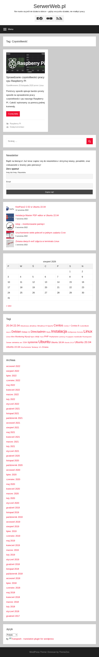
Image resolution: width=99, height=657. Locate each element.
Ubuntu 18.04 (57, 342)
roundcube (78, 337)
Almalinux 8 (42, 326)
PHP (46, 336)
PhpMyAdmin (54, 337)
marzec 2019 (12, 550)
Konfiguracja (72, 332)
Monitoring (19, 336)
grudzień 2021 (13, 408)
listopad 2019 (12, 512)
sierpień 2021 (12, 427)
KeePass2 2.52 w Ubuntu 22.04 (30, 207)
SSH (25, 342)
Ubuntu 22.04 (13, 347)
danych (8, 332)
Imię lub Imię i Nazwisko (16, 172)
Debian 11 (26, 332)
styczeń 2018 (12, 611)
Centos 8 (75, 326)
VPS (40, 347)
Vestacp (35, 347)
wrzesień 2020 (13, 470)
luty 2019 (10, 555)
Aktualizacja (24, 326)
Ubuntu (44, 342)
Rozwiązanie (87, 337)
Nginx (32, 337)
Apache (50, 326)
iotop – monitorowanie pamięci (30, 224)
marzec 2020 (12, 493)
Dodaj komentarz (17, 127)
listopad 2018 (12, 569)
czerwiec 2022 (13, 380)
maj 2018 (10, 592)
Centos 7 (67, 326)
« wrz (8, 306)
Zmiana (45, 347)
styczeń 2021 (12, 451)
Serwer (8, 342)
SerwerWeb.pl (50, 6)
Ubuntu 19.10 (69, 342)
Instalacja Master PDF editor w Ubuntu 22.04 (37, 215)
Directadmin (38, 331)
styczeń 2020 (12, 503)
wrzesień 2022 (13, 366)
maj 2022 (10, 385)
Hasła (48, 332)
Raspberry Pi (15, 123)
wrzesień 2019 (13, 522)
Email (8, 182)
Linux (41, 85)
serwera (15, 342)
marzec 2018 (12, 602)
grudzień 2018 (13, 564)
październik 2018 (14, 573)
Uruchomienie (26, 347)
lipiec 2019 (11, 531)
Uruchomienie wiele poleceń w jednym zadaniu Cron (40, 232)
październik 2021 (14, 418)
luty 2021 (10, 446)
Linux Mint (10, 337)
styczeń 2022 (12, 404)
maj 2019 (10, 540)
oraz (37, 336)
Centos (58, 325)
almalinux (33, 326)
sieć (20, 342)
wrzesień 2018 (13, 578)
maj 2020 (10, 484)
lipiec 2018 (11, 583)
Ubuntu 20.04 (83, 342)
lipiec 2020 (11, 474)
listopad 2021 (12, 413)
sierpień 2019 (12, 526)
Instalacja (59, 331)
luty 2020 (10, 498)
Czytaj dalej (13, 114)
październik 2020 (14, 465)
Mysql (27, 336)
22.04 (16, 325)
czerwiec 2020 (13, 479)
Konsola (80, 332)
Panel (42, 337)
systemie (33, 342)
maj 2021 (10, 432)
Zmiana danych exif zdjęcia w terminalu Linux (37, 241)
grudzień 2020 (13, 456)
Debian (16, 331)
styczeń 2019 (12, 559)
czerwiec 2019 (13, 536)
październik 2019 (14, 517)
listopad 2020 (12, 460)
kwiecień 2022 (13, 390)
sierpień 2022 (12, 371)
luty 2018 (10, 606)
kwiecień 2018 (13, 597)
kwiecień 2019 (13, 545)
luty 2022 (10, 399)
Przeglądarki (69, 337)
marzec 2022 (12, 394)
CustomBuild (84, 326)
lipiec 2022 (11, 375)
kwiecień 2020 (13, 489)
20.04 (9, 325)
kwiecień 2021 (13, 437)
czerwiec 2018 (13, 588)
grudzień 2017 (13, 616)
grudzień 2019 (13, 507)
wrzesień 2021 (13, 423)
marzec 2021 (12, 441)
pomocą (62, 337)
